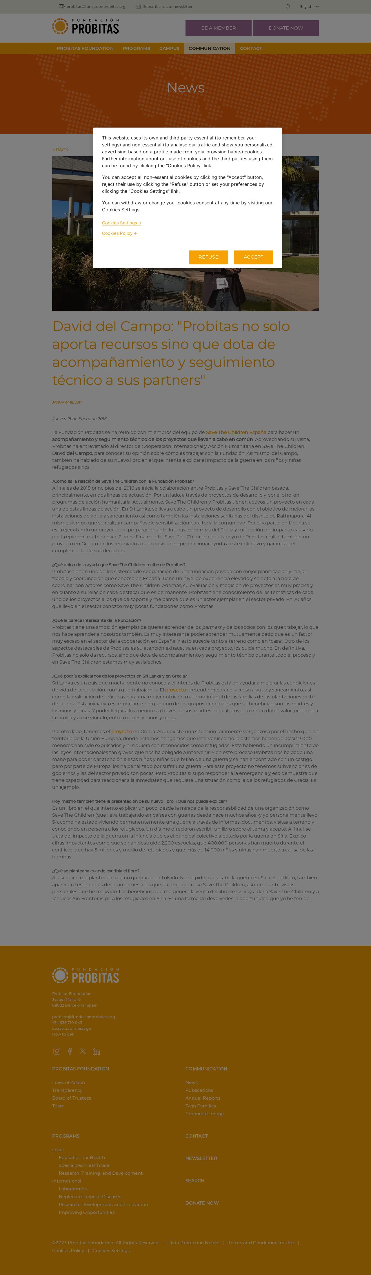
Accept (253, 257)
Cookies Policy (117, 233)
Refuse (209, 257)
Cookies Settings (119, 223)
